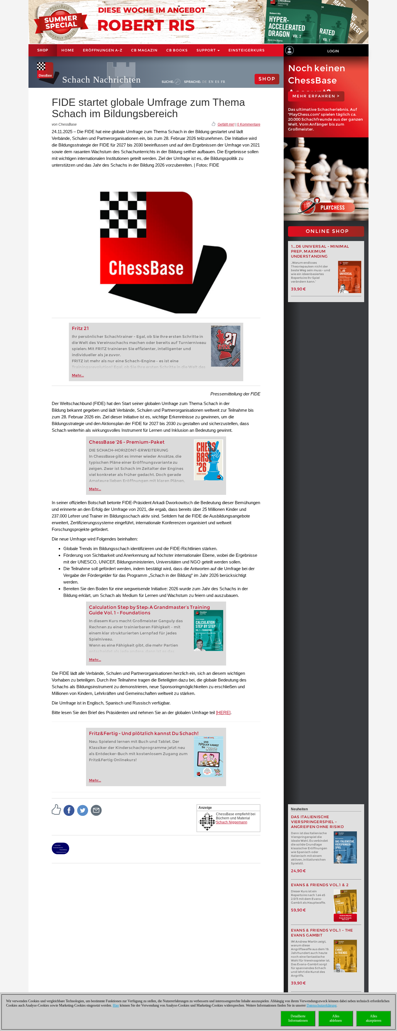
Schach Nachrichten (101, 79)
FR (223, 81)
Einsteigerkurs (246, 50)
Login (333, 51)
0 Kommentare (248, 124)
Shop (42, 50)
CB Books (177, 50)
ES (217, 81)
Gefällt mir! (226, 124)
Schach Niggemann (231, 822)
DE (204, 81)
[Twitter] (82, 810)
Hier (116, 1005)
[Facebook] (69, 810)
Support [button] (206, 50)
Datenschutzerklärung (322, 1005)
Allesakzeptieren (373, 1018)
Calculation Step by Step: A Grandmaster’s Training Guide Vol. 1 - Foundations (149, 610)
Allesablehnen (336, 1018)
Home (67, 50)
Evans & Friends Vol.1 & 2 (320, 884)
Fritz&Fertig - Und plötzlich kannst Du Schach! (144, 733)
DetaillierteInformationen (298, 1018)
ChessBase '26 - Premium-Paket (126, 442)
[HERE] (223, 712)
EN (211, 81)
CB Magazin (144, 50)
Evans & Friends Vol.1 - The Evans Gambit (322, 933)
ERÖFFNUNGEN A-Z (102, 50)
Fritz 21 (80, 328)
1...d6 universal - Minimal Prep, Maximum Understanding (320, 251)
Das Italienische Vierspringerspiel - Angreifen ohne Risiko (317, 821)
